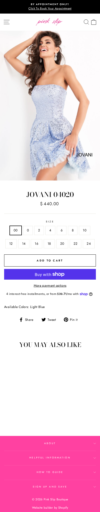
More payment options (50, 285)
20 (62, 243)
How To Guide (50, 472)
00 (16, 230)
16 (36, 243)
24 (89, 243)
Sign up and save (50, 486)
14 (24, 243)
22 (76, 243)
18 (49, 243)
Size (50, 221)
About (50, 443)
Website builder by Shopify (50, 507)
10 (84, 230)
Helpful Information (49, 457)
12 (11, 243)
